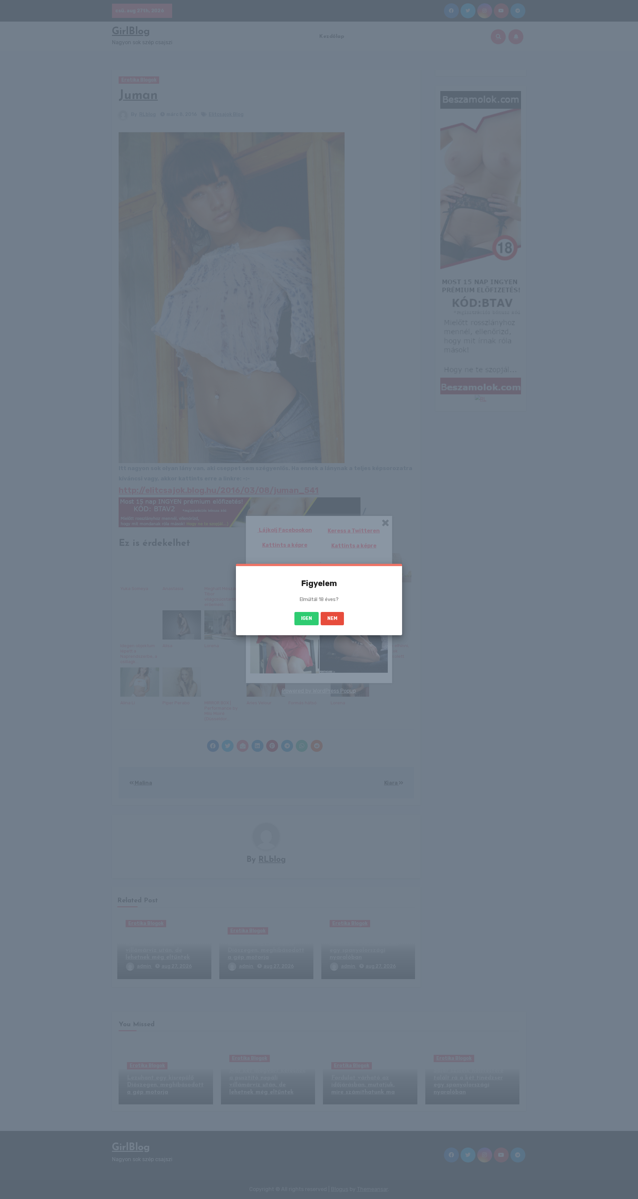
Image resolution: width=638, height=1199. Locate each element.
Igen (306, 618)
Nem (332, 618)
